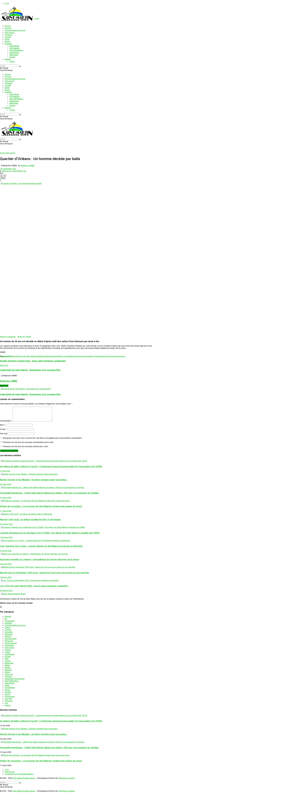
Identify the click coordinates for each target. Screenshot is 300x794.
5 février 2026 (6, 551)
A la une (8, 28)
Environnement (11, 643)
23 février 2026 (6, 524)
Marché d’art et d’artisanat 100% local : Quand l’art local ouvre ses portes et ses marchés (44, 572)
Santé (7, 39)
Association (9, 621)
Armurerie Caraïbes (67, 778)
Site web (3, 433)
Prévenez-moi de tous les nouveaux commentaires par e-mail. (28, 442)
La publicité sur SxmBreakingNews (19, 774)
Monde (7, 59)
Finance (8, 650)
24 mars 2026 (5, 484)
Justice (8, 661)
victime (122, 356)
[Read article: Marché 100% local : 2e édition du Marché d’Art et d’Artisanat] (150, 514)
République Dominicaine (14, 679)
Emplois (8, 636)
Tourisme (8, 699)
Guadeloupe (14, 53)
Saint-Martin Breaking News (24, 778)
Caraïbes (8, 44)
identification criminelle (62, 356)
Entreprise (9, 641)
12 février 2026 (6, 537)
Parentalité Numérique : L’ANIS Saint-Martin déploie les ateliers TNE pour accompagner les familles (49, 493)
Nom (2, 425)
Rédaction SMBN (28, 165)
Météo (7, 665)
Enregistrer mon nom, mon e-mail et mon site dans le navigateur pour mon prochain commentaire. (42, 438)
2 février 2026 (6, 577)
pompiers (76, 356)
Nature (7, 672)
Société (8, 37)
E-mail (3, 429)
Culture (7, 627)
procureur (83, 356)
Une (24, 171)
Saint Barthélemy (16, 50)
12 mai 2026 (5, 471)
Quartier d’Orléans (94, 356)
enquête (39, 356)
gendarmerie (47, 356)
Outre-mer (9, 674)
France (12, 61)
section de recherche (110, 356)
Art (6, 619)
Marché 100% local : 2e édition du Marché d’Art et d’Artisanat (30, 519)
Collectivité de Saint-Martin (24, 356)
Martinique (13, 55)
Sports (7, 41)
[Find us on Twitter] (1, 607)
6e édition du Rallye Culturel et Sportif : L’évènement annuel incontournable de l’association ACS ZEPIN (51, 466)
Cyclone (8, 630)
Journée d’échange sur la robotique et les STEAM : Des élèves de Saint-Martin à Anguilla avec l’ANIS (50, 533)
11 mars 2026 (5, 511)
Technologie (10, 696)
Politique (8, 35)
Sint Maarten (14, 48)
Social (7, 690)
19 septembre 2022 (8, 169)
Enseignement (10, 639)
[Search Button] (20, 66)
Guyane (12, 57)
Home (2, 153)
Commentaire (6, 421)
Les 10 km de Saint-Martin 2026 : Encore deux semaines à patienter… (34, 586)
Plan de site (10, 772)
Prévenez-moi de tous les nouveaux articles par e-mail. (25, 446)
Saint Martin (14, 46)
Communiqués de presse (15, 30)
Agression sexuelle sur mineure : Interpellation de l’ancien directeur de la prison (39, 559)
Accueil (8, 26)
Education (9, 634)
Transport (8, 701)
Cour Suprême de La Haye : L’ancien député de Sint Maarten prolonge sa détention (41, 546)
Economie (9, 632)
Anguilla (8, 616)
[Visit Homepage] (17, 22)
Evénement (9, 645)
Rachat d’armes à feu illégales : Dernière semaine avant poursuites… (34, 479)
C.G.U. (7, 3)
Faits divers (9, 32)
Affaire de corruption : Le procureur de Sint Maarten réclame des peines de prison (41, 506)
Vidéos (8, 705)
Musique (8, 670)
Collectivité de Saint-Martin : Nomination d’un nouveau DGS (30, 394)
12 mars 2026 (5, 498)
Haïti (7, 659)
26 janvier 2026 (6, 590)
